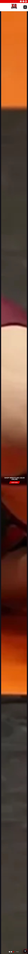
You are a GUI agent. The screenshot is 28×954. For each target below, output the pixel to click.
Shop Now (14, 482)
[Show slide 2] (11, 951)
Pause (17, 951)
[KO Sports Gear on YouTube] (26, 1)
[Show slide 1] (9, 951)
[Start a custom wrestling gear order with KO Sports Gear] (25, 951)
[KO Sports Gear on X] (23, 1)
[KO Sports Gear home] (14, 7)
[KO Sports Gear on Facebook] (21, 1)
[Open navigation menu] (25, 7)
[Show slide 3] (13, 951)
